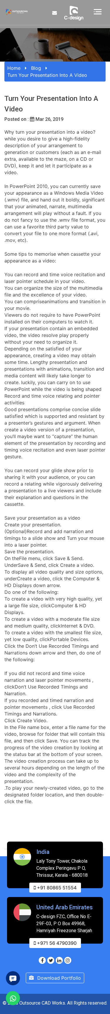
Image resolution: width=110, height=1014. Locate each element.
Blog (36, 68)
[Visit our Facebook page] (42, 960)
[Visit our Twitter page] (50, 960)
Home (14, 68)
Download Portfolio (58, 978)
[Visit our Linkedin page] (59, 960)
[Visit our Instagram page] (67, 960)
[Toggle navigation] (98, 11)
